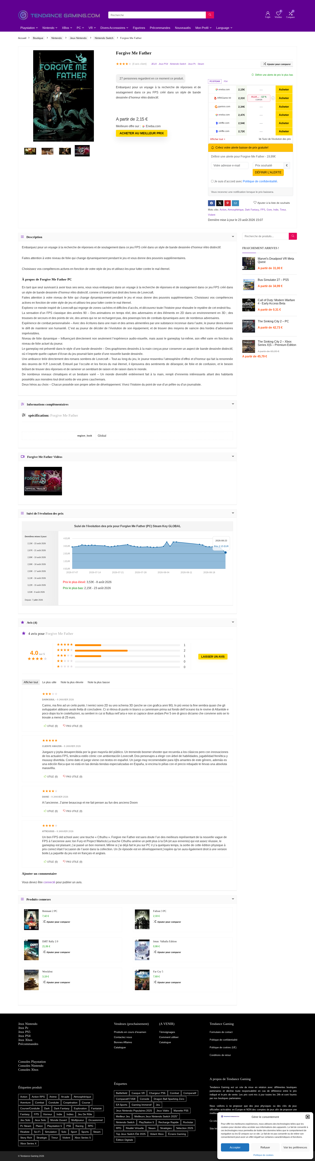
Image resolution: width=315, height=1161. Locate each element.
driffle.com (224, 123)
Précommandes (160, 27)
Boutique (38, 38)
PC (79, 27)
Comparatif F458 (125, 1098)
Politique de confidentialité (260, 181)
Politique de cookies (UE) (223, 1047)
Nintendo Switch (104, 38)
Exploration (80, 1108)
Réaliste (25, 1131)
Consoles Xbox (28, 1069)
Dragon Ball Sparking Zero (169, 1098)
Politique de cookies (263, 1155)
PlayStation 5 (146, 1122)
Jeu (158, 1104)
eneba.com (224, 89)
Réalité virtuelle (135, 1128)
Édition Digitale (124, 1139)
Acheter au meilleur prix (142, 133)
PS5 (68, 1125)
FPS (262, 209)
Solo (63, 1131)
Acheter (284, 89)
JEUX (154, 64)
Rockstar (188, 1122)
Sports (85, 1131)
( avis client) (139, 63)
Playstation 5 (54, 1125)
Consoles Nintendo (30, 1065)
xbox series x (28, 1143)
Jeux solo (40, 1120)
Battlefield (121, 1093)
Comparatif (189, 1093)
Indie (275, 209)
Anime (53, 1096)
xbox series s (83, 1137)
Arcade (65, 1096)
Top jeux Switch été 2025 (131, 1133)
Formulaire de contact (221, 1032)
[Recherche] (210, 15)
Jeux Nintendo (78, 38)
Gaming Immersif (141, 1104)
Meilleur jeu (123, 1116)
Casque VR (138, 1093)
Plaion (39, 1125)
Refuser (265, 1147)
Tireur (283, 209)
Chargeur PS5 (157, 1093)
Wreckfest (47, 971)
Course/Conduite (30, 1108)
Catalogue (165, 1042)
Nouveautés (183, 27)
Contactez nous (123, 1037)
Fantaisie (96, 1108)
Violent (211, 214)
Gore (269, 209)
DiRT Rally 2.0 (50, 941)
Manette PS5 (181, 1110)
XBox (65, 27)
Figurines (139, 27)
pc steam (25, 1125)
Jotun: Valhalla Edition (165, 941)
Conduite (53, 1102)
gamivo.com (224, 106)
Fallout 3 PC (159, 911)
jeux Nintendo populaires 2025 (134, 1110)
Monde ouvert (58, 1120)
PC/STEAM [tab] (215, 81)
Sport (74, 1131)
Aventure (25, 1102)
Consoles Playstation (32, 1061)
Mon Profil (202, 27)
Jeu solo (25, 1120)
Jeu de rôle (85, 1114)
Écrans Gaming (177, 1133)
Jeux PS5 (24, 1032)
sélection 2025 (184, 1128)
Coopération (70, 1102)
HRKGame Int (224, 98)
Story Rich (26, 1137)
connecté (49, 882)
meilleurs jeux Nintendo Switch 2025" (156, 1116)
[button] (308, 1117)
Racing (79, 1125)
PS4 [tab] (226, 81)
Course (86, 1102)
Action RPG (38, 1096)
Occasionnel (95, 1120)
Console (144, 1098)
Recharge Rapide (168, 1122)
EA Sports (121, 1104)
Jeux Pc (192, 64)
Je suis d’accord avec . (245, 181)
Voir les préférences (295, 1147)
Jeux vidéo (162, 1110)
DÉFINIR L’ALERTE (268, 172)
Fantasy (25, 1114)
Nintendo (48, 27)
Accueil (22, 38)
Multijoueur (77, 1120)
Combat (39, 1102)
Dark (47, 1108)
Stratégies (166, 1128)
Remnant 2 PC (49, 911)
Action (223, 209)
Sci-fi (37, 1131)
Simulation (51, 1131)
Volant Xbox (157, 1133)
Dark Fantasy (252, 209)
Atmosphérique (236, 209)
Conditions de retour (220, 1055)
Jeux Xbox (25, 1040)
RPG (90, 1125)
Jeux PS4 (163, 64)
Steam (201, 64)
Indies (70, 1114)
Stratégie (41, 1137)
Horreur (47, 1114)
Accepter (235, 1147)
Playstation (27, 27)
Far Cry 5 (158, 971)
